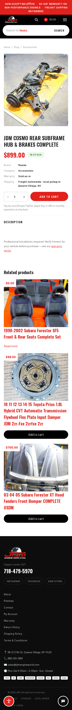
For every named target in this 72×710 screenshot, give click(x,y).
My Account (10, 614)
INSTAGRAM (13, 581)
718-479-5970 (18, 571)
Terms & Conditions (15, 640)
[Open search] (36, 19)
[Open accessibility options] (8, 701)
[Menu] (64, 19)
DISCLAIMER (42, 698)
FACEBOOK (34, 581)
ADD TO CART (49, 197)
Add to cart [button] (36, 434)
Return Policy (12, 627)
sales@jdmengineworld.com (23, 664)
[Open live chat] (63, 701)
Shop (16, 47)
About (7, 594)
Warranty (9, 620)
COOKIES (26, 698)
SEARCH (59, 30)
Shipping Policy (13, 633)
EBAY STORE (55, 581)
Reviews (9, 600)
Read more (11, 346)
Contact (8, 607)
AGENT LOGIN (15, 705)
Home (7, 47)
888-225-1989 (15, 658)
